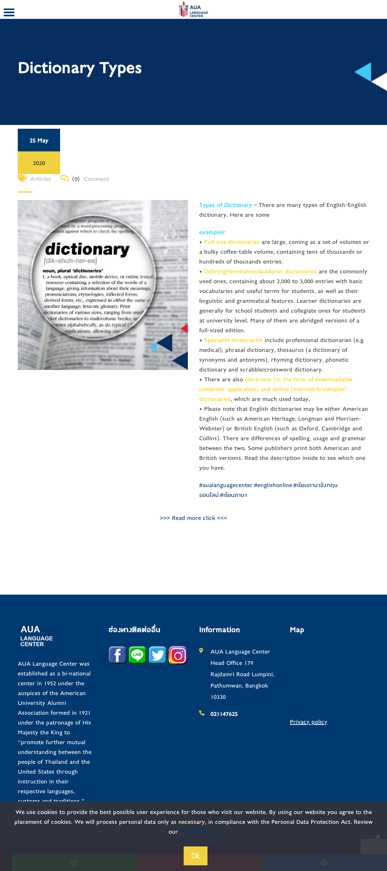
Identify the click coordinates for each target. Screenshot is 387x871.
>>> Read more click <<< (193, 518)
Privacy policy (308, 721)
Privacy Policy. (199, 831)
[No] (377, 836)
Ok (195, 855)
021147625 (224, 713)
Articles (40, 178)
